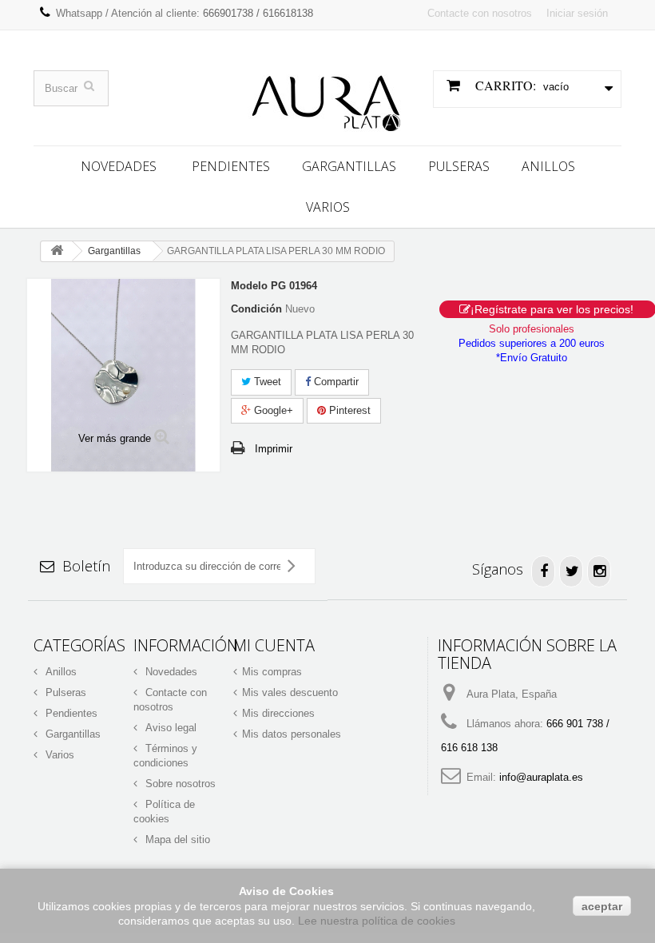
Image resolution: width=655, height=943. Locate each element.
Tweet (266, 382)
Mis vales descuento (290, 692)
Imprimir (273, 449)
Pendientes (231, 166)
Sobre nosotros (179, 784)
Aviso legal (169, 728)
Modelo (249, 286)
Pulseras (459, 166)
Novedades (119, 166)
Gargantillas (349, 166)
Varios (328, 207)
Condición (256, 309)
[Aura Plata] (327, 97)
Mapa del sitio (176, 840)
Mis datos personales (291, 734)
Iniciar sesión (577, 13)
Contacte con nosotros (479, 13)
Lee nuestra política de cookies (376, 920)
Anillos (548, 166)
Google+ (272, 410)
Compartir (335, 382)
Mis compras (272, 672)
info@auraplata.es (541, 777)
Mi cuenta (274, 645)
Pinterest (348, 410)
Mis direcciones (278, 713)
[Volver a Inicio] (57, 251)
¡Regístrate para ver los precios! (551, 309)
